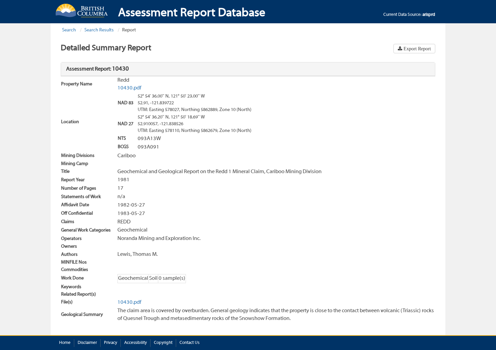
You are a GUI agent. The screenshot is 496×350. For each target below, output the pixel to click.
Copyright (163, 343)
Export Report (416, 48)
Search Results (99, 30)
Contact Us (189, 343)
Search (69, 30)
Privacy (110, 343)
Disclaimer (87, 343)
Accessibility (135, 343)
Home (65, 343)
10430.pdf (129, 88)
